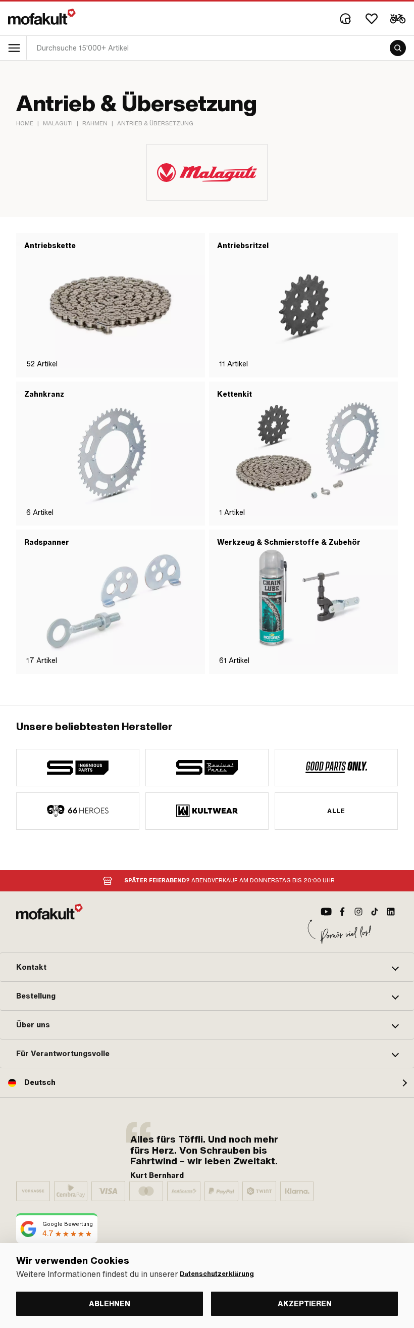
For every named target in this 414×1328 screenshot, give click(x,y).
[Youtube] (326, 912)
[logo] (42, 17)
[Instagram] (358, 912)
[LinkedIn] (391, 912)
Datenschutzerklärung (217, 1273)
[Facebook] (342, 912)
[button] (207, 967)
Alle (336, 811)
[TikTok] (375, 912)
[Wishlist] (371, 19)
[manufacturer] (77, 767)
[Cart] (398, 19)
